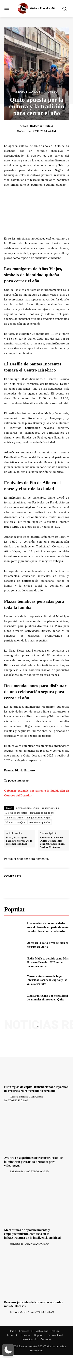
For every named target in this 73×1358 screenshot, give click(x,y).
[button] (8, 1350)
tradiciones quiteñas (39, 822)
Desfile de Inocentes (16, 812)
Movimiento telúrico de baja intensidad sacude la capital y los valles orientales (47, 980)
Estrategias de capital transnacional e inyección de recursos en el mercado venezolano (36, 1088)
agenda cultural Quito (27, 808)
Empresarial (26, 1331)
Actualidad (42, 1331)
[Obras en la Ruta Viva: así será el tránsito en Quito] (14, 945)
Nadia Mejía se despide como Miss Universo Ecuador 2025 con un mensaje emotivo (48, 962)
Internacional (55, 1335)
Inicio (13, 1331)
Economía (12, 1335)
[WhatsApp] (50, 886)
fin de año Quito (14, 817)
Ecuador (26, 1335)
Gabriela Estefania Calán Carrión (26, 1096)
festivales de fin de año (42, 812)
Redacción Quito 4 (41, 126)
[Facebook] (22, 886)
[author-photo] (6, 1096)
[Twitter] (32, 886)
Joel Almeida (16, 1171)
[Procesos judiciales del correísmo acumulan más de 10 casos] (36, 1274)
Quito (52, 91)
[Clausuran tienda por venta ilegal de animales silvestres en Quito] (14, 997)
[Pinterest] (41, 886)
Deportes (39, 1335)
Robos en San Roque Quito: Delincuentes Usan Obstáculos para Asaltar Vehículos (52, 842)
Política (56, 1331)
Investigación (30, 1339)
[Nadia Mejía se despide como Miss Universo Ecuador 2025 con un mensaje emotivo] (14, 962)
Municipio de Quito (15, 822)
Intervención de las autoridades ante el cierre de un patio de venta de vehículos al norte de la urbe (48, 927)
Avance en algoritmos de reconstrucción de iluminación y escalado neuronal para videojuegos (33, 1161)
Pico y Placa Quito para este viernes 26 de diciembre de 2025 (19, 840)
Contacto (46, 1339)
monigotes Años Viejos (38, 817)
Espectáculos (28, 91)
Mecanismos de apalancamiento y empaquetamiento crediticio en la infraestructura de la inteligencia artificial (32, 1233)
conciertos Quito (51, 808)
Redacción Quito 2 (19, 1311)
